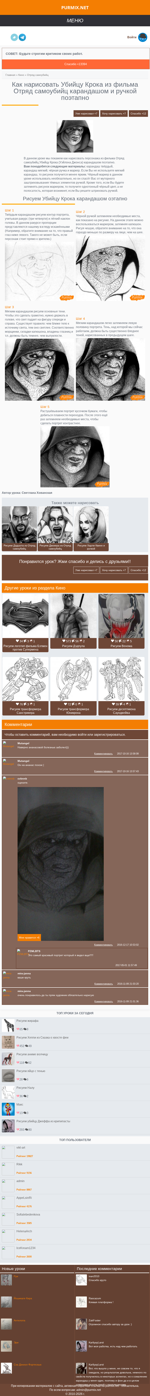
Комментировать (103, 753)
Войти (131, 37)
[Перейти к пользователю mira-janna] (9, 977)
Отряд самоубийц (37, 74)
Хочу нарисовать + (114, 113)
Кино (21, 74)
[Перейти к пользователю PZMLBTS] (23, 954)
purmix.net (75, 7)
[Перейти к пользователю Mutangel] (9, 746)
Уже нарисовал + (86, 113)
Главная (10, 74)
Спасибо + (138, 113)
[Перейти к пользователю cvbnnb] (8, 778)
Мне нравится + (29, 937)
